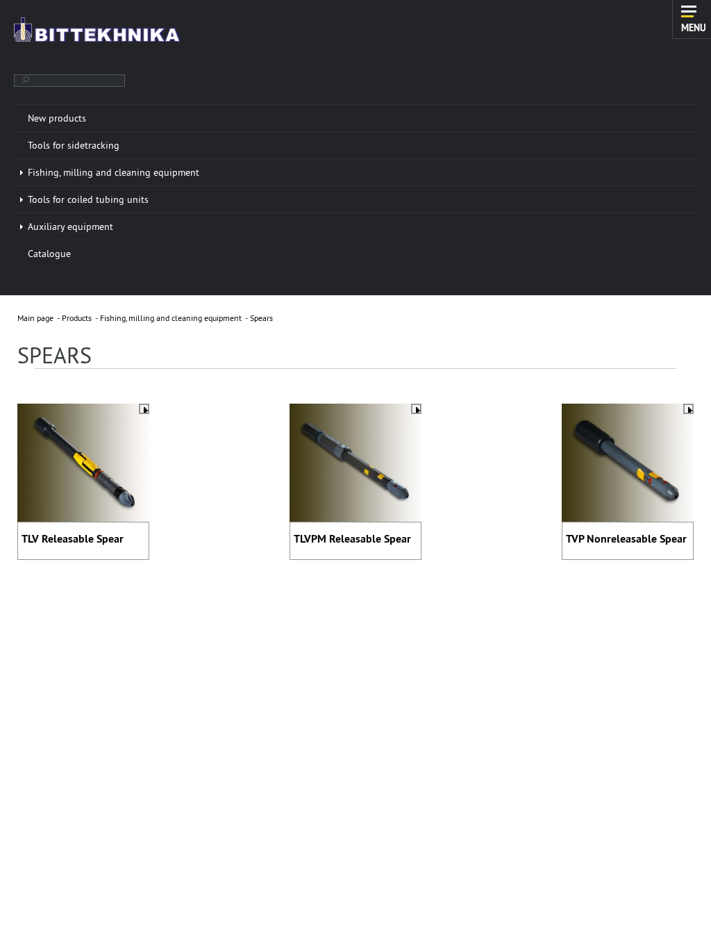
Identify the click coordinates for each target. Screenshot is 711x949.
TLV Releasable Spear (73, 538)
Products (77, 318)
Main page (35, 318)
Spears (261, 318)
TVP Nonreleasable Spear (626, 538)
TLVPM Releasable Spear (352, 538)
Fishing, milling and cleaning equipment (171, 318)
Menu (693, 27)
